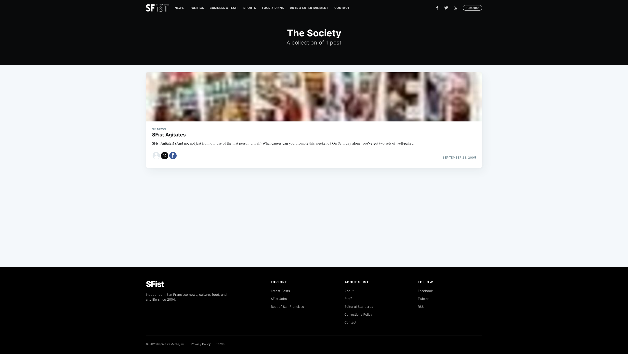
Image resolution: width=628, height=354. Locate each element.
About (349, 291)
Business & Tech (223, 8)
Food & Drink (273, 8)
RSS (421, 307)
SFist (155, 284)
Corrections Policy (358, 314)
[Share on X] (164, 155)
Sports (249, 8)
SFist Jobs (279, 299)
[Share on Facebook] (173, 155)
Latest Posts (280, 291)
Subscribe (472, 8)
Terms (220, 344)
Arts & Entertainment (309, 8)
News (179, 8)
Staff (348, 299)
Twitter (423, 299)
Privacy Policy (201, 344)
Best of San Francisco (287, 307)
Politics (197, 8)
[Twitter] (446, 8)
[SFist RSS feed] (457, 8)
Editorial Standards (358, 307)
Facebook (425, 291)
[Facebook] (437, 8)
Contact (342, 8)
